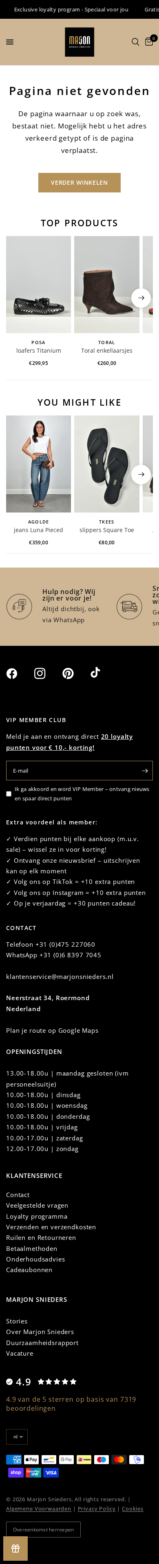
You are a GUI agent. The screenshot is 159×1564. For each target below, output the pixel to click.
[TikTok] (104, 673)
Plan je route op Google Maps (52, 1030)
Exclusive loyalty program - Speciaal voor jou (66, 9)
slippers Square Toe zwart (107, 530)
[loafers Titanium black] (38, 285)
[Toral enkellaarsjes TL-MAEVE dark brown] (106, 285)
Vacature (19, 1353)
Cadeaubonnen (29, 1270)
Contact (18, 1195)
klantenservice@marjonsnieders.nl (60, 976)
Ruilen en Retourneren (41, 1237)
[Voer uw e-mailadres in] (145, 770)
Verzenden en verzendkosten (51, 1227)
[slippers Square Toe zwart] (106, 464)
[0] (147, 42)
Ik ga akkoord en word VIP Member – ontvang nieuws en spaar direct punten (82, 793)
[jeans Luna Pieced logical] (38, 464)
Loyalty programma (36, 1216)
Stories (17, 1321)
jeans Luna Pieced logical (38, 530)
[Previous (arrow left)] (18, 298)
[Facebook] (19, 674)
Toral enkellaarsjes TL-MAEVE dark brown (106, 351)
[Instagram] (47, 674)
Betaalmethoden (31, 1248)
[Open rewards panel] (15, 1548)
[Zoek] (135, 42)
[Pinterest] (75, 673)
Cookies (133, 1508)
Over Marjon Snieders (40, 1332)
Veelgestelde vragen (37, 1205)
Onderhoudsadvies (35, 1259)
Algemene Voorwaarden (38, 1508)
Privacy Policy (97, 1508)
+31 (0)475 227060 (65, 944)
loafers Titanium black (38, 351)
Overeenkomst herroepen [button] (43, 1529)
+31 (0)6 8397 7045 (71, 955)
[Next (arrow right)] (141, 298)
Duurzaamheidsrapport (42, 1343)
